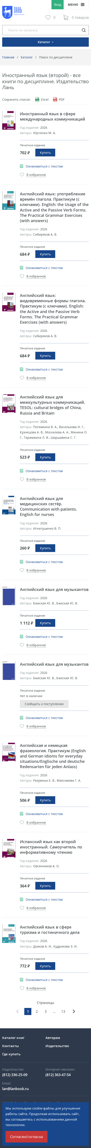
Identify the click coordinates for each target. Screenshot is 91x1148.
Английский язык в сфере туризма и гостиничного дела (50, 929)
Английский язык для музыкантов (54, 589)
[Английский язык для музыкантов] (8, 596)
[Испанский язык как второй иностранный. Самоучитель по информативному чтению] (8, 848)
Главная (8, 57)
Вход (57, 4)
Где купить (11, 1054)
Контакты (10, 1046)
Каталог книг (13, 1037)
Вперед (73, 1011)
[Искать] (84, 30)
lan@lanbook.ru (15, 1088)
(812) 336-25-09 (14, 1074)
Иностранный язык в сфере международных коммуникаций (52, 116)
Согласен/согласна (26, 1136)
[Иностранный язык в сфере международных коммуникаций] (8, 120)
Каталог (27, 57)
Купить (45, 152)
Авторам (53, 1037)
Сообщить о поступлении (44, 704)
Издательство (57, 1046)
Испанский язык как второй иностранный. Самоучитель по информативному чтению (51, 847)
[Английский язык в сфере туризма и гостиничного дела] (8, 933)
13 (63, 1011)
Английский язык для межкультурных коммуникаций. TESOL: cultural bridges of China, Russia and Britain (52, 404)
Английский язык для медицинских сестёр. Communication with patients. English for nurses (48, 506)
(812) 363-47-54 (58, 1074)
